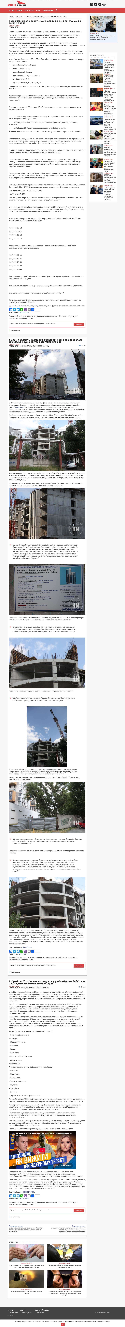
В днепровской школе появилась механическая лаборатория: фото (65, 1266)
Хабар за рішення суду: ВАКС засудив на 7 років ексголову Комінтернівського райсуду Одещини (110, 138)
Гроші (38, 10)
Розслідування (48, 10)
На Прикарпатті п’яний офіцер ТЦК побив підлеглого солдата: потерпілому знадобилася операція (109, 193)
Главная (11, 16)
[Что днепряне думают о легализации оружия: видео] (26, 1287)
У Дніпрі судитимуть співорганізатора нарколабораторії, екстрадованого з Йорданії (110, 152)
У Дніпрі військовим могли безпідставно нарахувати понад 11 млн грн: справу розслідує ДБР (110, 96)
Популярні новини (97, 55)
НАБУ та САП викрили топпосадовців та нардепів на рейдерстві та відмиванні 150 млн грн (102, 37)
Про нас (11, 10)
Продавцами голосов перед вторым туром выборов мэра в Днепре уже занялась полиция (26, 1266)
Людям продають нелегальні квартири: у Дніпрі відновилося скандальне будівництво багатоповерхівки (68, 1229)
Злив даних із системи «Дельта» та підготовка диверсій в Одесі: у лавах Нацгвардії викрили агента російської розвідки (109, 84)
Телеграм (99, 4)
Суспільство (29, 10)
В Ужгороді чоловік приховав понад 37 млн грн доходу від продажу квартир (110, 179)
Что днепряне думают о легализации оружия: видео (26, 1292)
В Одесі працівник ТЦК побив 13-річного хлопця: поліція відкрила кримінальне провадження (110, 110)
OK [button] (63, 1324)
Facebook (95, 4)
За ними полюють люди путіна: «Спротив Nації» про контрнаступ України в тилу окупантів (26, 1229)
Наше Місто (27, 947)
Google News (104, 4)
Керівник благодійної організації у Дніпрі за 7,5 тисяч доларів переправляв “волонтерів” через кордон (65, 1293)
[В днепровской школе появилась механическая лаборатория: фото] (64, 1261)
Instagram (91, 4)
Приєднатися (78, 324)
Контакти (40, 1313)
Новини (19, 10)
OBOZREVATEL (28, 1192)
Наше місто (19, 407)
